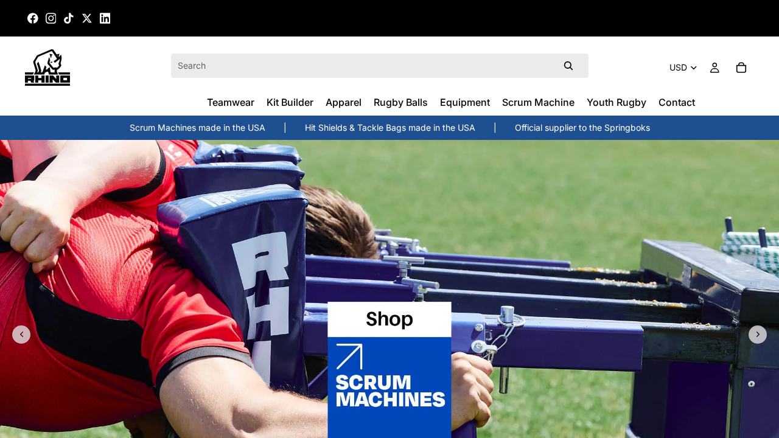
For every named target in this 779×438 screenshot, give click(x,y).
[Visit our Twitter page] (87, 18)
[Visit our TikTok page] (68, 18)
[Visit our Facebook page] (32, 18)
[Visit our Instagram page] (51, 18)
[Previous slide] (21, 334)
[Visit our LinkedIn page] (105, 18)
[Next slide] (758, 334)
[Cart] (741, 67)
